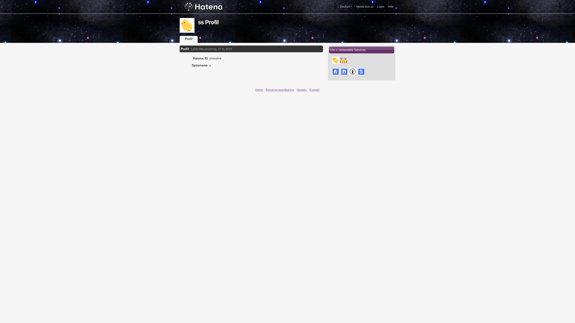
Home (259, 90)
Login (380, 6)
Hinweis (302, 90)
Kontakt (315, 90)
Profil (188, 39)
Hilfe (391, 6)
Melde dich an (365, 6)
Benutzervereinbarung (280, 90)
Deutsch (345, 6)
